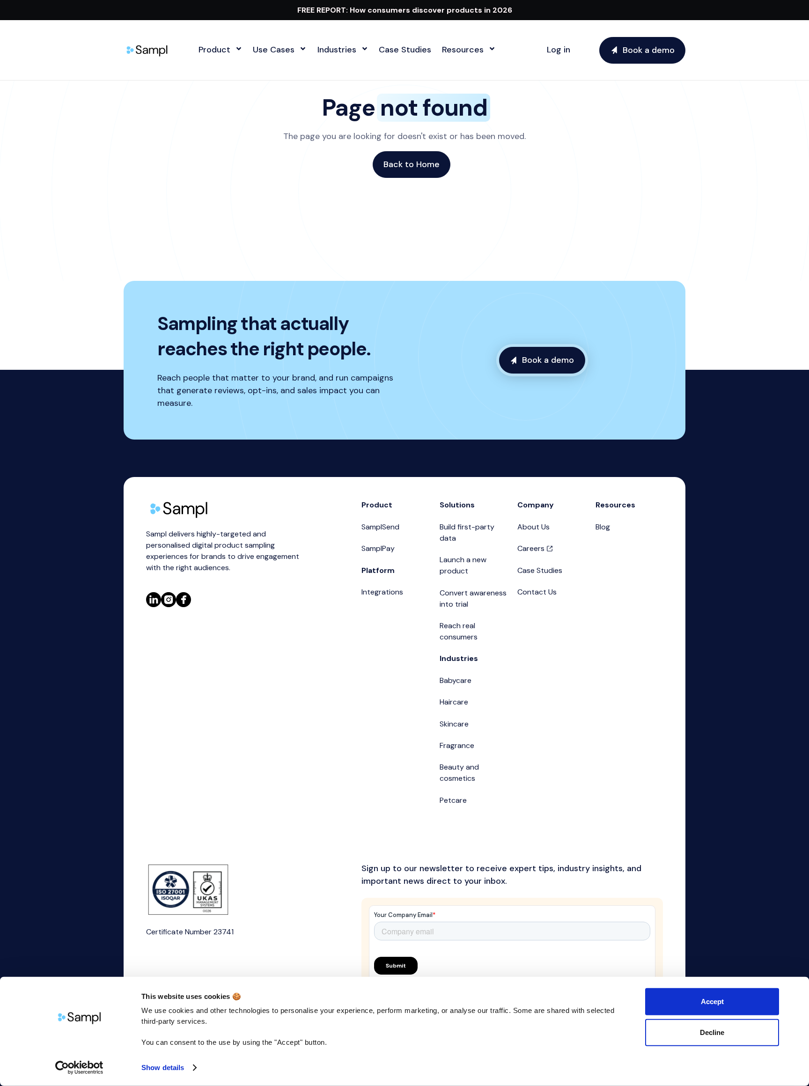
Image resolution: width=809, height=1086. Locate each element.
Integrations (382, 592)
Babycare (455, 680)
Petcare (453, 800)
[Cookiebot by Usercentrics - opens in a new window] (79, 1068)
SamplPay (378, 548)
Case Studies (539, 570)
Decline (712, 1032)
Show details (162, 1067)
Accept (712, 1001)
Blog (603, 527)
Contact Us (537, 592)
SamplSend (380, 527)
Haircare (454, 702)
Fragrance (457, 745)
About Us (533, 527)
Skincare (454, 724)
